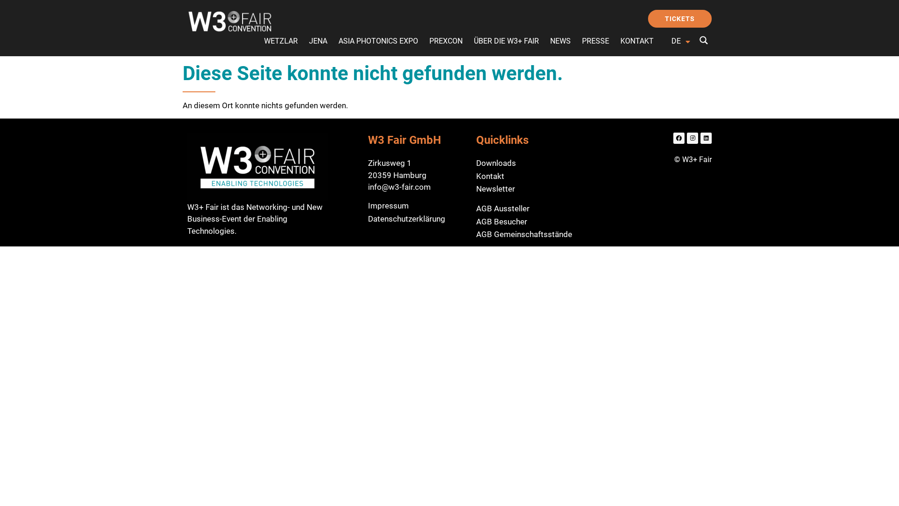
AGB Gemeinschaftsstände (524, 234)
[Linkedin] (706, 138)
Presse (595, 41)
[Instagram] (692, 138)
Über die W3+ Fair (506, 41)
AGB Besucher (501, 221)
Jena (318, 41)
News (560, 41)
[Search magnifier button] (704, 40)
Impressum (388, 205)
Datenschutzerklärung (406, 218)
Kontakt (637, 41)
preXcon (446, 41)
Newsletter (495, 188)
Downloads (496, 163)
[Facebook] (679, 138)
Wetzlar (281, 41)
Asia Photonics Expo (378, 41)
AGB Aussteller (503, 208)
